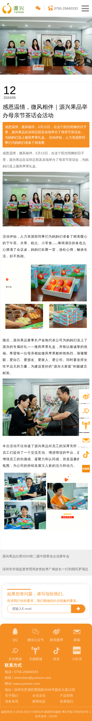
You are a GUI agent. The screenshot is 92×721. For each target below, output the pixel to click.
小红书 (77, 659)
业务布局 (11, 701)
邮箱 (77, 640)
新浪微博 (56, 640)
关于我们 (11, 695)
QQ (15, 640)
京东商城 (15, 659)
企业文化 (39, 695)
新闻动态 (39, 701)
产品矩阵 (66, 695)
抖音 (56, 659)
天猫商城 (35, 659)
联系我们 (66, 701)
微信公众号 (35, 640)
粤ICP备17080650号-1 (76, 712)
